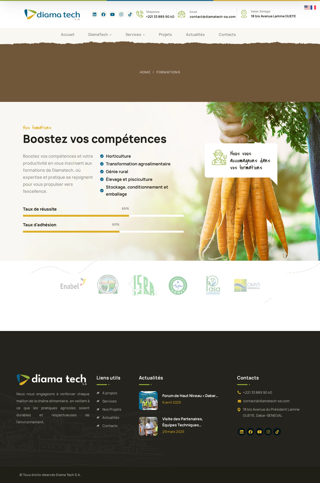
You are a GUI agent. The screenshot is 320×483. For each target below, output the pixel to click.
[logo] (52, 14)
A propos (109, 392)
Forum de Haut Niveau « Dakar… (190, 395)
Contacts (110, 425)
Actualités (110, 417)
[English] (307, 7)
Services (109, 401)
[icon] (94, 14)
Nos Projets (111, 409)
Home (145, 72)
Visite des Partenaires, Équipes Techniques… (182, 421)
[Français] (313, 7)
